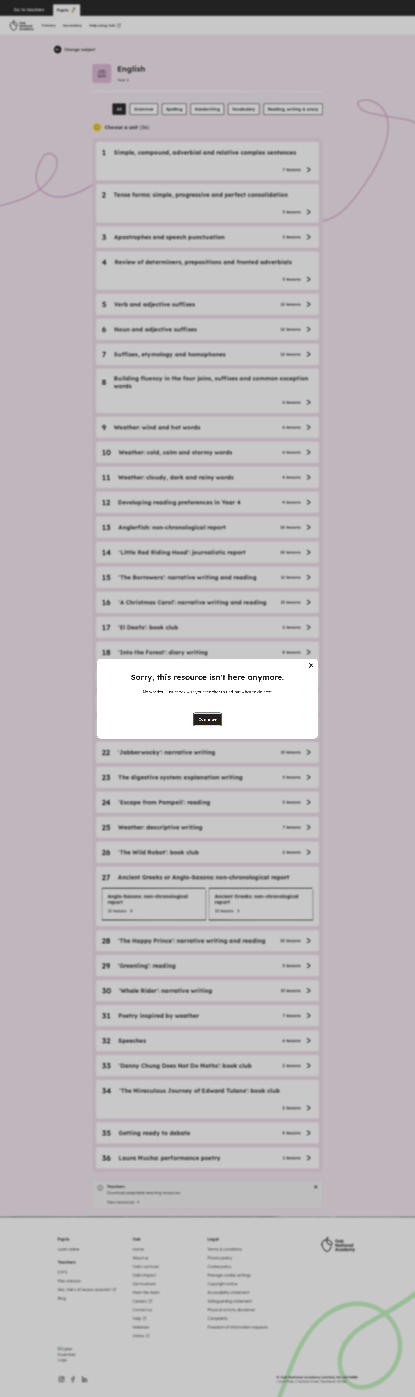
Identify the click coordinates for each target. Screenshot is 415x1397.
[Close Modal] (311, 665)
